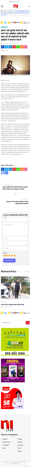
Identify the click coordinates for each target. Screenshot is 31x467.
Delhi (4, 448)
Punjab (20, 439)
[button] (25, 271)
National (5, 439)
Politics (20, 451)
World (19, 448)
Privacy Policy (15, 462)
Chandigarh (6, 445)
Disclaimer (23, 462)
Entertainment (6, 442)
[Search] (29, 6)
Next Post (24, 199)
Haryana (20, 442)
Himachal (3, 301)
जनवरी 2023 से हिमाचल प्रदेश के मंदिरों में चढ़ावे (12, 304)
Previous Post (8, 185)
